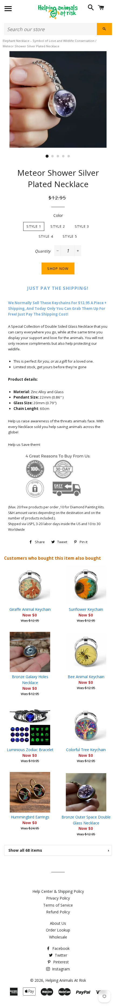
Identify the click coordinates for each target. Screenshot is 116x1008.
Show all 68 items (58, 850)
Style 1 (33, 226)
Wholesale (58, 937)
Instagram (60, 968)
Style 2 (57, 226)
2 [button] (52, 156)
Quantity (42, 251)
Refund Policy (58, 911)
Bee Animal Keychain (86, 676)
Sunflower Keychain (86, 609)
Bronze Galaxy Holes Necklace (30, 679)
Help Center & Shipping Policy (58, 891)
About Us (58, 923)
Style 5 (70, 236)
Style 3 (82, 226)
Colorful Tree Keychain (86, 749)
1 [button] (47, 156)
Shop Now (58, 268)
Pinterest (60, 961)
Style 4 (46, 236)
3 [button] (58, 156)
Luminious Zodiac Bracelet (30, 749)
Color (58, 215)
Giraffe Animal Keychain (30, 609)
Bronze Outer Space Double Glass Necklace (86, 819)
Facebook (60, 948)
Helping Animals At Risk (65, 980)
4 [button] (63, 156)
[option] (58, 99)
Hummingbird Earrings (30, 817)
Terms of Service (58, 905)
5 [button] (68, 156)
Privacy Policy (58, 898)
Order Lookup (58, 930)
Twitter (60, 955)
